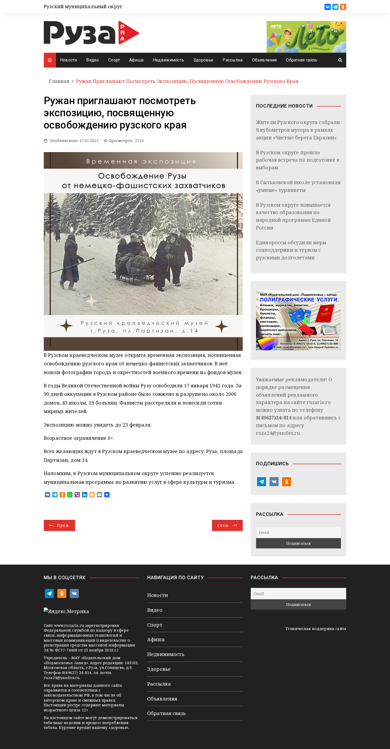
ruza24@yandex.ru (278, 433)
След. (223, 525)
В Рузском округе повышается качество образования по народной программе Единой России (293, 216)
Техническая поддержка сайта (315, 628)
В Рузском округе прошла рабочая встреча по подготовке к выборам (298, 160)
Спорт (114, 60)
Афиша (136, 60)
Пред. (63, 525)
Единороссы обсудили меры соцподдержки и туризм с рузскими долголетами (291, 250)
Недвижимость (168, 60)
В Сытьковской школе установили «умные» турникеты (298, 186)
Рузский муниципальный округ (83, 6)
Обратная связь (301, 60)
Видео (92, 60)
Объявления (264, 60)
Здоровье (203, 60)
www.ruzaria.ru (69, 625)
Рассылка (232, 60)
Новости (68, 60)
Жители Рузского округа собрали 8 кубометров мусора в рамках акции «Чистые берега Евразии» (298, 130)
